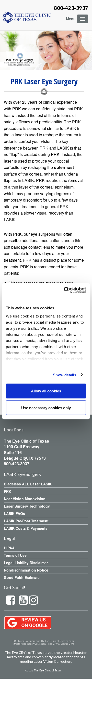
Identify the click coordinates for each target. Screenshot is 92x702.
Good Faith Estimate (22, 577)
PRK (7, 491)
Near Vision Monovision (24, 498)
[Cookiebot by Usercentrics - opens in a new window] (65, 290)
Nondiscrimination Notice (26, 570)
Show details (64, 375)
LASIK (10, 219)
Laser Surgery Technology (27, 506)
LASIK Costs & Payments (26, 528)
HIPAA (9, 547)
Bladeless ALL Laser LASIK (28, 483)
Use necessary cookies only (46, 407)
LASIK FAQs (14, 513)
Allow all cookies (46, 391)
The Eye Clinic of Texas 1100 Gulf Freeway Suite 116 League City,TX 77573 (26, 449)
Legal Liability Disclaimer (26, 562)
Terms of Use (15, 555)
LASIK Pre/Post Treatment (26, 520)
